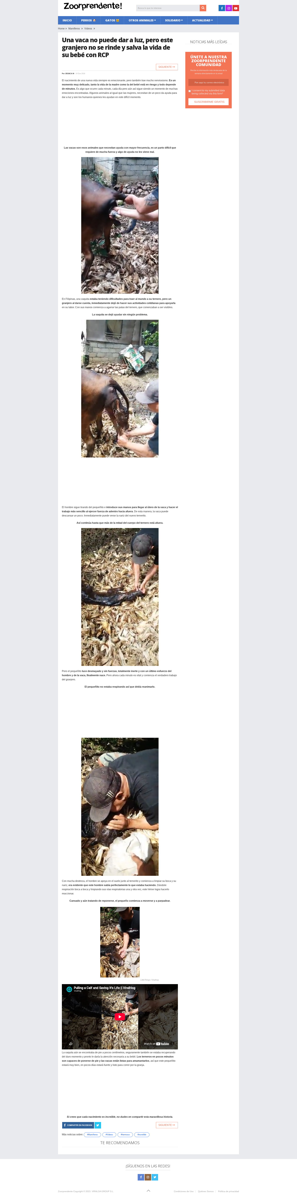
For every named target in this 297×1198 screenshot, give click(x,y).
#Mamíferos (92, 1134)
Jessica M (69, 73)
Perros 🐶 (88, 20)
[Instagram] (148, 1177)
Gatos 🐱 (112, 20)
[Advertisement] (120, 124)
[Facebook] (141, 1177)
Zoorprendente (65, 1191)
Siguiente (165, 67)
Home (61, 28)
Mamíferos (74, 28)
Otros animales (141, 20)
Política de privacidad (228, 1191)
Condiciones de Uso (184, 1191)
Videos (88, 28)
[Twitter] (155, 1177)
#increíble (142, 1134)
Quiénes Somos (206, 1191)
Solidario (172, 20)
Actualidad (201, 20)
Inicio (67, 20)
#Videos (109, 1134)
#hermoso (125, 1134)
